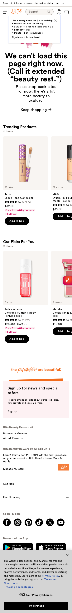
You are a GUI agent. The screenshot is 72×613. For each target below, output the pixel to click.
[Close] (67, 555)
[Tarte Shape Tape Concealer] (25, 176)
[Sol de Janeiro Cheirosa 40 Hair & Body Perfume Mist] (25, 292)
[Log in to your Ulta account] (59, 11)
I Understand (36, 606)
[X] (55, 20)
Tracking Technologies (18, 587)
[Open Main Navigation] (5, 12)
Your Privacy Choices (39, 595)
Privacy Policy (50, 576)
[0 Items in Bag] (66, 12)
